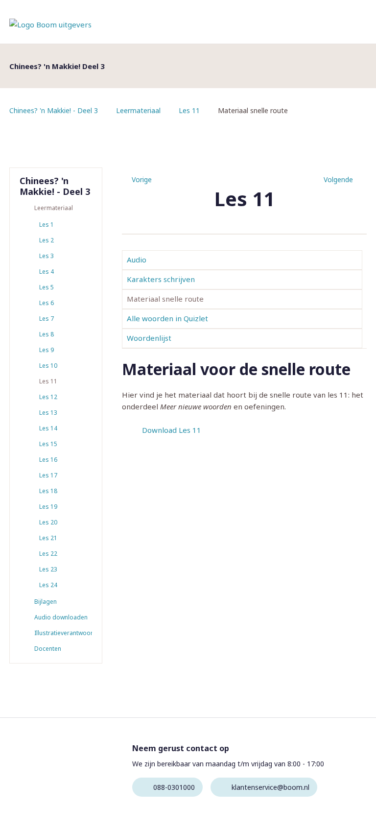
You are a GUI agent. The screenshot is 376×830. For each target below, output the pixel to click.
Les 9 (46, 350)
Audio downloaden (61, 617)
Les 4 (46, 271)
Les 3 (46, 256)
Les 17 (48, 475)
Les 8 (46, 334)
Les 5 (46, 287)
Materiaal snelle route (165, 299)
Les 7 (46, 318)
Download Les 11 (171, 430)
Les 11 (189, 110)
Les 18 (48, 491)
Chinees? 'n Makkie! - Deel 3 (53, 110)
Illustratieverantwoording (63, 633)
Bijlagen (45, 601)
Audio (136, 259)
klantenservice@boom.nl (270, 787)
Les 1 (46, 224)
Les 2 (46, 240)
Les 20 (48, 522)
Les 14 (48, 428)
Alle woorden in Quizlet (167, 318)
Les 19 (48, 506)
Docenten (47, 648)
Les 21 (48, 538)
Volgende (338, 179)
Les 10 (48, 365)
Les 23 (48, 569)
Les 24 (48, 585)
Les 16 (48, 459)
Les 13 (48, 412)
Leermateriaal (138, 110)
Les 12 (48, 397)
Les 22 (48, 553)
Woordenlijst (149, 338)
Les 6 (46, 303)
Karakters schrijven (161, 279)
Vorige (142, 179)
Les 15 (48, 444)
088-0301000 (174, 787)
